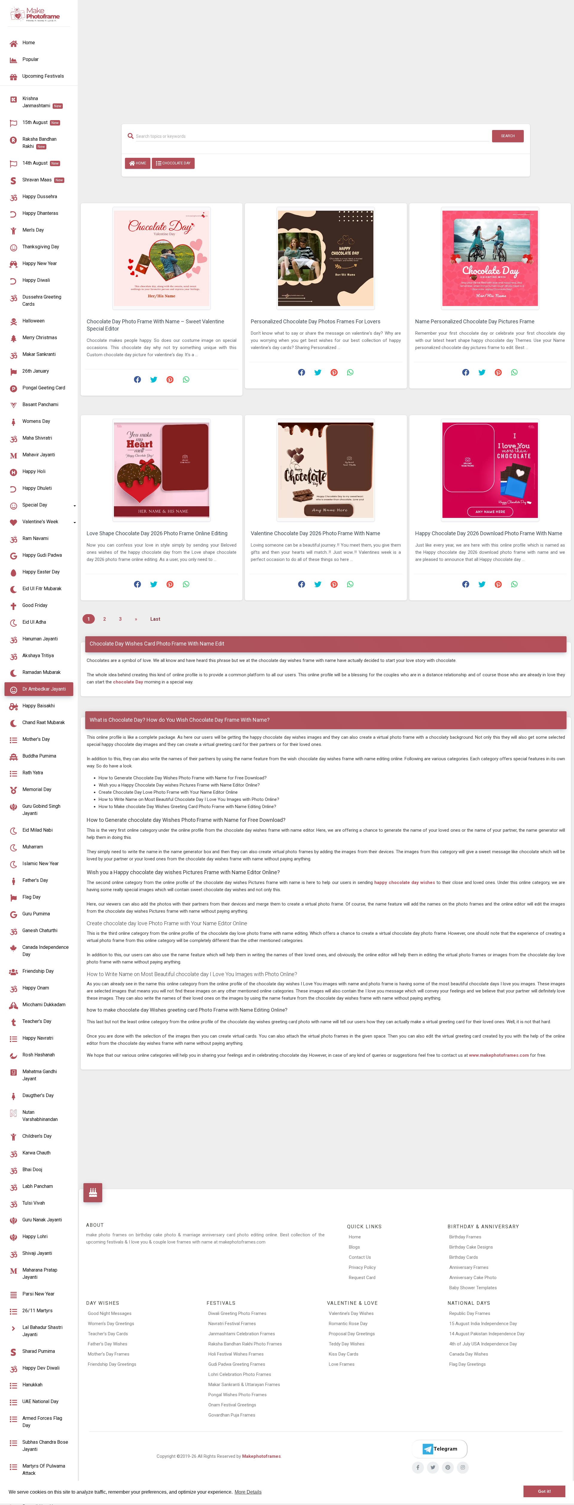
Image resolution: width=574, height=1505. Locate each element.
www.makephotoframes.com (499, 1055)
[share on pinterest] (170, 381)
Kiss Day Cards (343, 1354)
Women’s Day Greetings (111, 1323)
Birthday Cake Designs (471, 1247)
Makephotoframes (261, 1456)
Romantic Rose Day (348, 1323)
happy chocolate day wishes (404, 882)
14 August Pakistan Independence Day (486, 1333)
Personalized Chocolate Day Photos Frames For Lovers (316, 321)
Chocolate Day (175, 163)
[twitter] (433, 1468)
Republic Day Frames (469, 1313)
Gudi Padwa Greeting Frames (236, 1364)
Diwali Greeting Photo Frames (237, 1313)
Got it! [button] (544, 1491)
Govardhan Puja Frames (231, 1415)
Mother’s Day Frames (108, 1354)
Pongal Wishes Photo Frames (237, 1394)
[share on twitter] (153, 381)
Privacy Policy (362, 1267)
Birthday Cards (463, 1257)
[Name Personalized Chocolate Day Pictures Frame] (490, 258)
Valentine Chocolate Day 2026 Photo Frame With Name (315, 533)
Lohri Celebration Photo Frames (239, 1374)
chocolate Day (128, 682)
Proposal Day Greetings (352, 1333)
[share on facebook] (137, 381)
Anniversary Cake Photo (473, 1277)
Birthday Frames (465, 1237)
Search (508, 136)
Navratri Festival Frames (232, 1323)
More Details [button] (248, 1492)
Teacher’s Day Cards (108, 1333)
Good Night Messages (110, 1313)
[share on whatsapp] (186, 381)
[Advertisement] (325, 59)
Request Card (362, 1277)
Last (155, 619)
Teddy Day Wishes (346, 1344)
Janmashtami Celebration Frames (241, 1333)
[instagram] (463, 1468)
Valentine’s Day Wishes (351, 1313)
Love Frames (342, 1364)
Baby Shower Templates (473, 1287)
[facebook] (418, 1468)
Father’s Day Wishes (107, 1344)
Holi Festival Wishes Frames (236, 1354)
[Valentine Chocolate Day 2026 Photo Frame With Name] (326, 470)
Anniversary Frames (468, 1267)
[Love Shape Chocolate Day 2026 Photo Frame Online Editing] (161, 470)
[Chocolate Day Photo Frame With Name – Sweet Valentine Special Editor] (161, 258)
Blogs (354, 1247)
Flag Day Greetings (467, 1364)
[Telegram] (439, 1449)
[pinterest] (448, 1468)
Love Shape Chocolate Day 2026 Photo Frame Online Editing (157, 533)
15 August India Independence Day (483, 1323)
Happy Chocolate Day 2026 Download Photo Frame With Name (488, 533)
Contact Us (360, 1257)
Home (140, 163)
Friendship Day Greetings (112, 1364)
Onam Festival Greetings (232, 1405)
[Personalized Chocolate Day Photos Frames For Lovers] (326, 258)
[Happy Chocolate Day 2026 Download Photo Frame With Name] (490, 470)
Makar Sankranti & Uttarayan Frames (244, 1384)
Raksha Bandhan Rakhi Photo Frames (245, 1344)
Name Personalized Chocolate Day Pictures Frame (475, 321)
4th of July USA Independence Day (483, 1344)
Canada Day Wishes (468, 1354)
